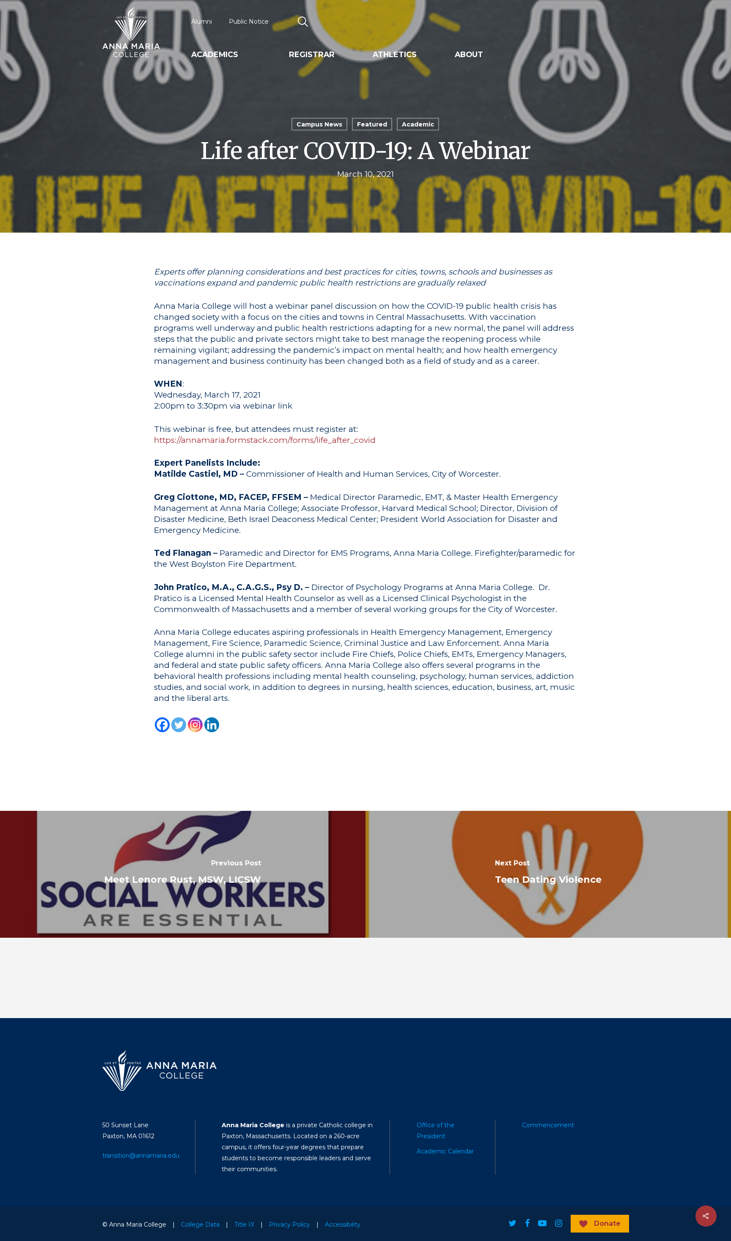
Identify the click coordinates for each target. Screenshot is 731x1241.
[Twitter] (178, 724)
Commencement (548, 1125)
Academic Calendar (445, 1151)
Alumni (201, 21)
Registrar (312, 54)
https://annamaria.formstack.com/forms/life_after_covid (265, 440)
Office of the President (435, 1130)
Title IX (244, 1224)
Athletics (395, 54)
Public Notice (249, 21)
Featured (372, 124)
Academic (418, 124)
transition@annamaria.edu (140, 1155)
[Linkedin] (211, 724)
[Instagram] (195, 724)
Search (303, 21)
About (469, 54)
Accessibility (342, 1224)
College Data (200, 1224)
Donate (607, 1223)
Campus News (319, 124)
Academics (214, 54)
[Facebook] (162, 724)
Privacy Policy (289, 1224)
